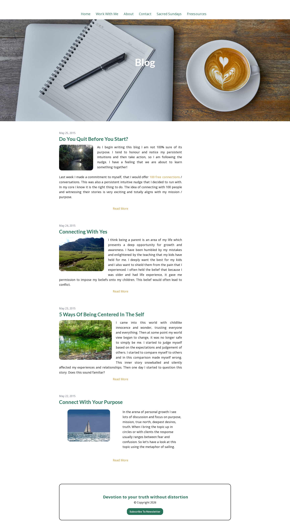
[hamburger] (44, 5)
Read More (120, 208)
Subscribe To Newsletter (145, 511)
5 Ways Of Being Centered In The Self (101, 314)
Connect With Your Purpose (91, 402)
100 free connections (165, 177)
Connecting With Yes (83, 231)
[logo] (145, 6)
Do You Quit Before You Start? (93, 139)
